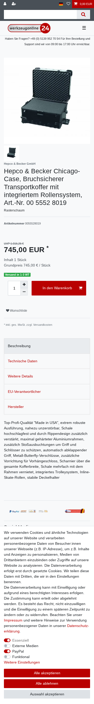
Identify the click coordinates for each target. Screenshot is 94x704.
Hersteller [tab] (16, 407)
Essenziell (20, 640)
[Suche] (83, 14)
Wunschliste (18, 310)
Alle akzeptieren (47, 673)
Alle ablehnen (47, 683)
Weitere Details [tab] (20, 376)
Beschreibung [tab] (19, 346)
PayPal (18, 651)
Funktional (21, 657)
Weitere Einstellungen (22, 662)
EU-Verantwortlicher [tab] (24, 391)
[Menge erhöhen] (24, 284)
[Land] (61, 4)
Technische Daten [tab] (22, 361)
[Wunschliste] (68, 4)
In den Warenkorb (57, 288)
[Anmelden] (5, 4)
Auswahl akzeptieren (47, 694)
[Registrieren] (14, 4)
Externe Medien (25, 646)
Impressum (13, 620)
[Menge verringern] (24, 291)
